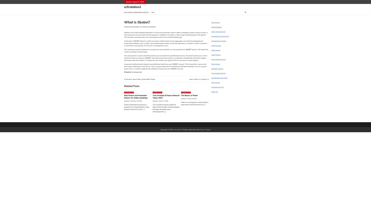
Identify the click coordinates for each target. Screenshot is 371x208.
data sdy (214, 92)
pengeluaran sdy (217, 87)
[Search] (245, 12)
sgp (152, 12)
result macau (216, 46)
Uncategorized (136, 72)
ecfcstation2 (132, 7)
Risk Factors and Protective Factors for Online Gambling (135, 96)
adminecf (152, 27)
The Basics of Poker (189, 95)
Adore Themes (205, 130)
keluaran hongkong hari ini (136, 12)
